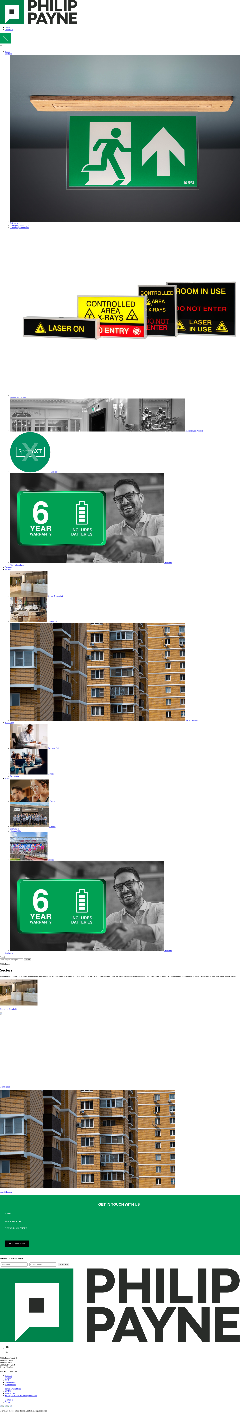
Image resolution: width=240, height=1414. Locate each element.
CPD (7, 1380)
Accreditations (10, 1385)
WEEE (8, 1391)
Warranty (8, 1378)
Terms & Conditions (13, 1389)
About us (8, 778)
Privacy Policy (10, 1393)
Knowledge (9, 723)
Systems (8, 567)
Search (7, 27)
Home (7, 51)
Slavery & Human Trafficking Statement (21, 1395)
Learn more (14, 776)
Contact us (9, 29)
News (7, 1402)
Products (8, 54)
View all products (17, 565)
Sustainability (10, 1382)
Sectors (8, 569)
